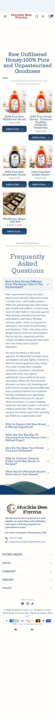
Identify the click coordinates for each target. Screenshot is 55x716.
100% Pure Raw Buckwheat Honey (14, 173)
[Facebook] (22, 603)
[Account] (42, 16)
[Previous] (12, 109)
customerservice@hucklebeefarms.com (27, 541)
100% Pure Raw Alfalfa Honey (40, 173)
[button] (5, 16)
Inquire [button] (8, 579)
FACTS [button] (6, 563)
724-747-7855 (15, 538)
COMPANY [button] (9, 571)
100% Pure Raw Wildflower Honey (14, 118)
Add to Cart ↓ (13, 128)
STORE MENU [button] (12, 554)
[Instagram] (27, 603)
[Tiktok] (32, 603)
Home (5, 77)
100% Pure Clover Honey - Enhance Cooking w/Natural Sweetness (41, 122)
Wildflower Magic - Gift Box (14, 220)
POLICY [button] (7, 588)
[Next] (16, 109)
